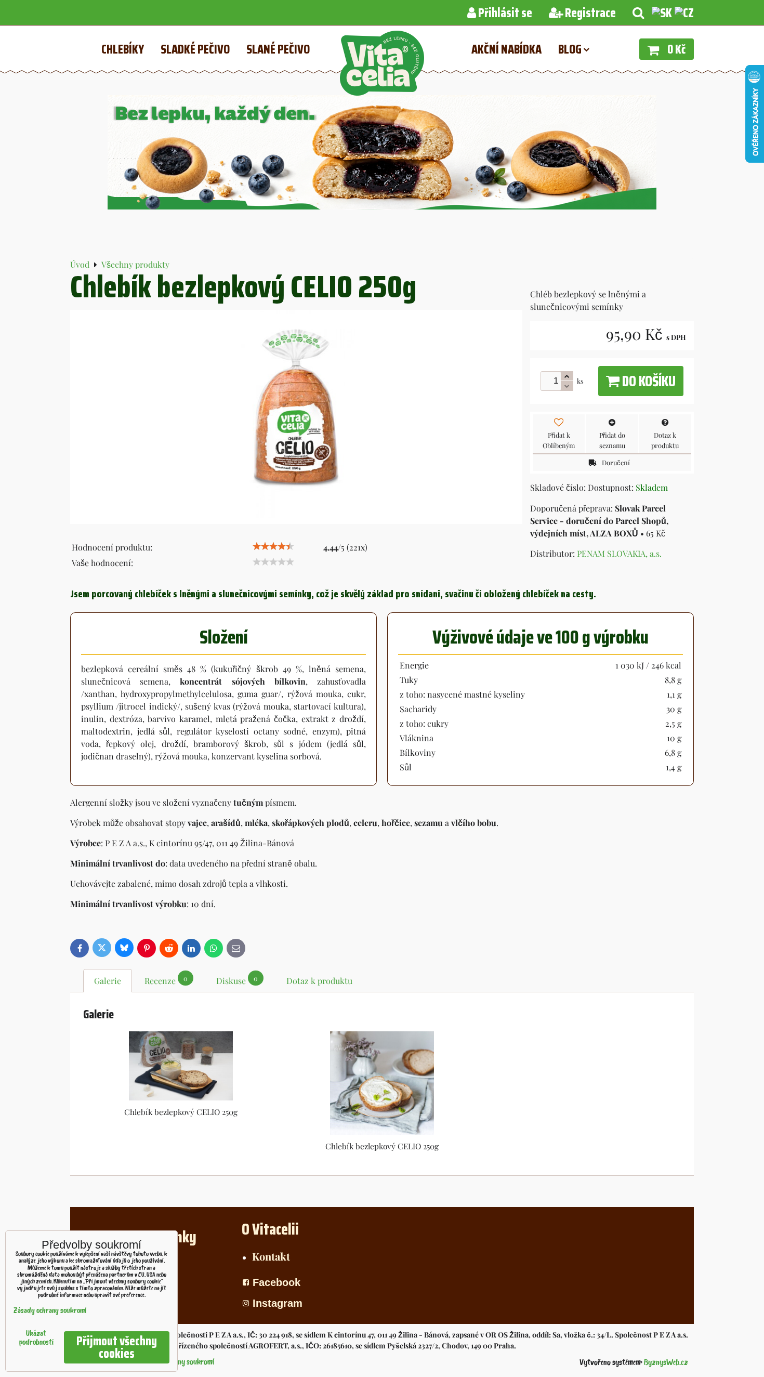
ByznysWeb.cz (666, 1363)
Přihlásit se (504, 13)
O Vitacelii (270, 1229)
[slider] (273, 546)
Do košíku (648, 381)
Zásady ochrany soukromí (50, 1311)
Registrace (589, 13)
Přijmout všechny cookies (116, 1347)
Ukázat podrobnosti (36, 1338)
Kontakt (271, 1256)
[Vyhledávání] (638, 13)
